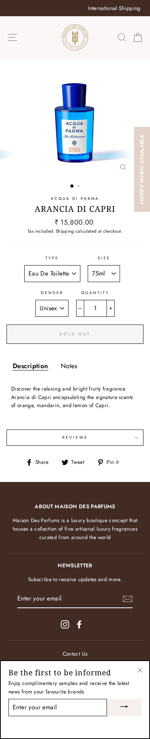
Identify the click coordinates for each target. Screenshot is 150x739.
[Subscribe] (128, 599)
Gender (52, 293)
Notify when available (141, 169)
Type (52, 258)
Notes (69, 365)
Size (104, 258)
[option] (75, 8)
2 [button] (79, 187)
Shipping (65, 231)
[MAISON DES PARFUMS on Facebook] (79, 624)
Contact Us (75, 654)
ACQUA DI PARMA (75, 198)
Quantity (95, 293)
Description (30, 365)
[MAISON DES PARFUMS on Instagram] (65, 624)
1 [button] (72, 186)
